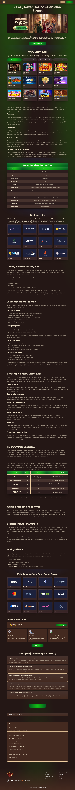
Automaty (60, 59)
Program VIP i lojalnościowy (15, 743)
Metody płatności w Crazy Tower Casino (18, 754)
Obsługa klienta (12, 751)
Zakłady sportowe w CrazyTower (16, 735)
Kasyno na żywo (29, 59)
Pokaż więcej (37, 645)
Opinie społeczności (13, 757)
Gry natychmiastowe (44, 59)
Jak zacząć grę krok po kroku (15, 738)
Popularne (13, 59)
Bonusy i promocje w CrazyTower (16, 741)
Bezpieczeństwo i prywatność (16, 749)
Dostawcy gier (12, 732)
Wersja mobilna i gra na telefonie (16, 746)
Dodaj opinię (61, 625)
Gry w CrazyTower (13, 727)
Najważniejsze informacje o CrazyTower (18, 730)
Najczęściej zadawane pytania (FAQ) (17, 760)
